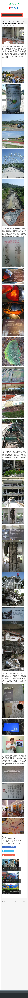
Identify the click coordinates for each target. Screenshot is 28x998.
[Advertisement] (14, 10)
